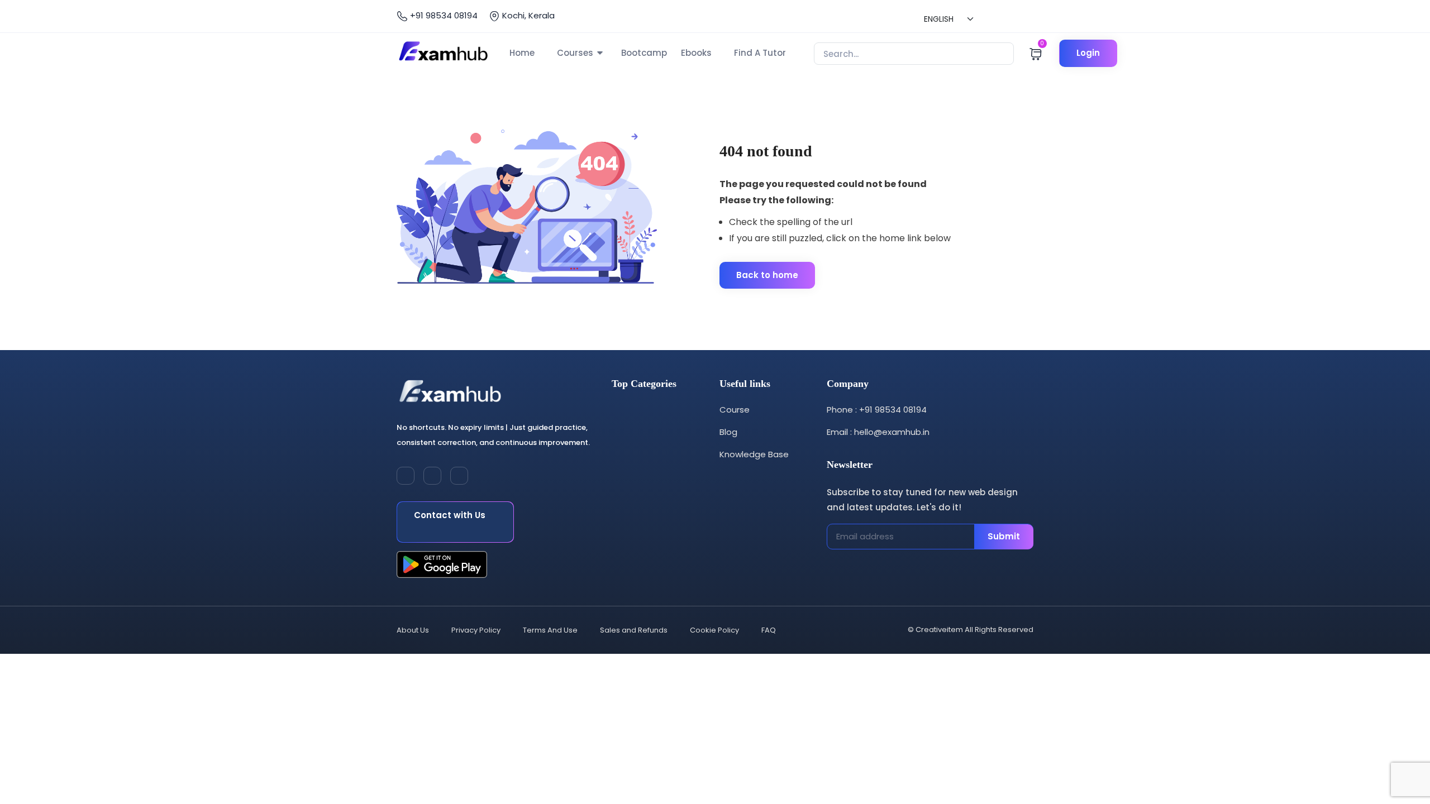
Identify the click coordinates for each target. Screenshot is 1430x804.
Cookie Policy (714, 630)
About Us (413, 630)
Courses (575, 53)
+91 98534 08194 (443, 15)
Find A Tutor (760, 53)
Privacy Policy (475, 630)
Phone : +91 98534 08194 (877, 409)
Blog (728, 432)
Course (734, 409)
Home (522, 53)
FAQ (768, 630)
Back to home (767, 275)
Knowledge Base (754, 454)
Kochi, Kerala (527, 15)
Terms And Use (550, 630)
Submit (1004, 536)
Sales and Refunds (634, 630)
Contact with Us (449, 515)
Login (1088, 53)
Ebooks (696, 53)
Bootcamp (644, 53)
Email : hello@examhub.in (878, 432)
